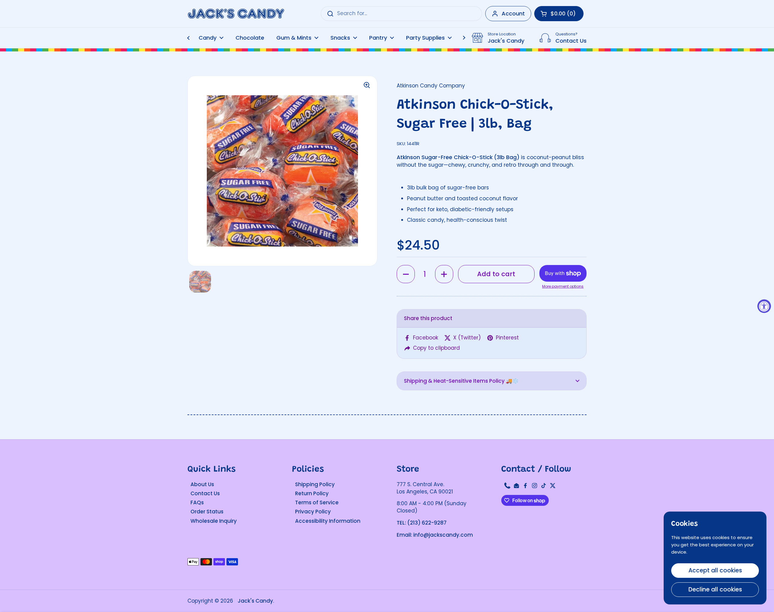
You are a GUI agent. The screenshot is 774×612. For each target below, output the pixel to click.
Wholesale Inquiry (213, 521)
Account (513, 13)
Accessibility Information (327, 521)
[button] (406, 274)
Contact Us (205, 493)
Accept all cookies (715, 570)
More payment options (563, 286)
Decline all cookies (715, 589)
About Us (202, 484)
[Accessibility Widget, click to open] (764, 306)
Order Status (206, 511)
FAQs (197, 502)
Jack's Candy (255, 600)
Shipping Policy (315, 484)
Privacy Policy (313, 511)
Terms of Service (317, 502)
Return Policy (312, 493)
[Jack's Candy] (235, 13)
